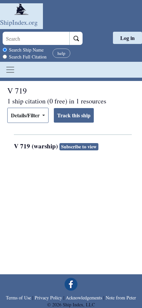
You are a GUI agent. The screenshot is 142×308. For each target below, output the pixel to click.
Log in (127, 38)
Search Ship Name (26, 50)
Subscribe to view (78, 146)
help (61, 53)
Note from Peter (121, 297)
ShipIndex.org (19, 22)
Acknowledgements (84, 297)
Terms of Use (18, 297)
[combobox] (36, 38)
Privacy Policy (48, 297)
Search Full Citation (28, 57)
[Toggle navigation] (10, 69)
